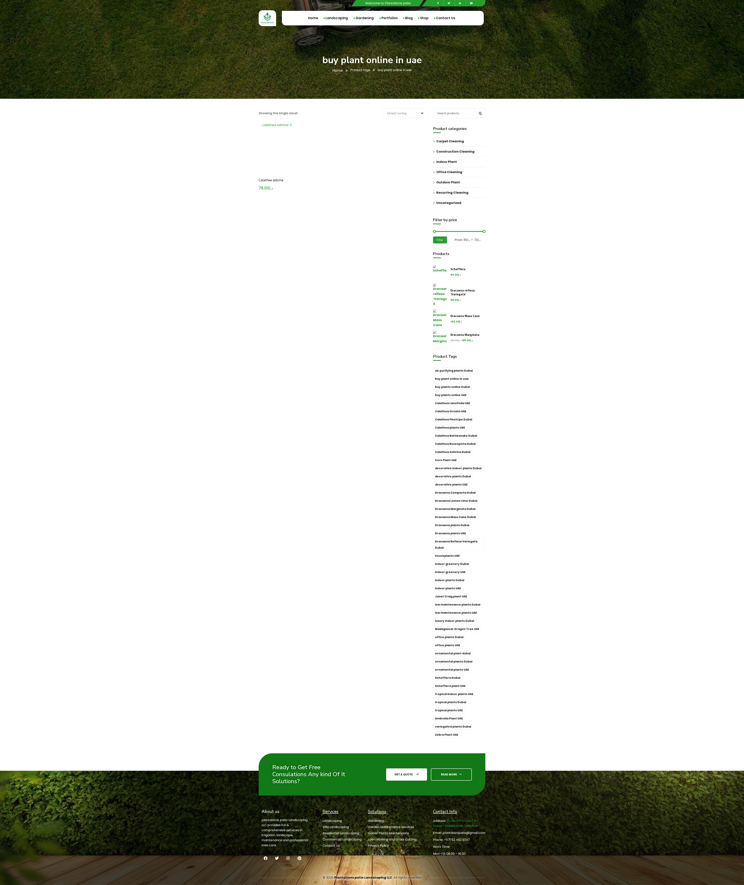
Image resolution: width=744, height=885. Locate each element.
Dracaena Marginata (464, 335)
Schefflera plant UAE (450, 686)
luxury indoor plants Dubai (454, 621)
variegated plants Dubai (453, 727)
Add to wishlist (302, 148)
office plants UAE (447, 645)
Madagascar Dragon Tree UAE (457, 629)
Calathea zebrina (271, 180)
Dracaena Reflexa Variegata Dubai (456, 545)
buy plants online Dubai (452, 387)
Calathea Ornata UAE (450, 411)
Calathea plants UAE (450, 428)
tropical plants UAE (449, 710)
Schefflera (457, 269)
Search (480, 113)
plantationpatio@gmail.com (464, 833)
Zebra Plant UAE (446, 735)
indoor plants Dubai (449, 580)
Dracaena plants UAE (450, 533)
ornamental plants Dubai (453, 661)
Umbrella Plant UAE (449, 718)
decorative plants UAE (451, 484)
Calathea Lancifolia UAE (452, 403)
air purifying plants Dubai (454, 371)
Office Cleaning (449, 172)
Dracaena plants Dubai (452, 525)
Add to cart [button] (302, 130)
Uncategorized (448, 203)
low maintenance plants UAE (456, 613)
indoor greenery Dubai (452, 564)
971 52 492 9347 (458, 840)
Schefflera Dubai (447, 678)
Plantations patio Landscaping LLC (363, 877)
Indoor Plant (446, 162)
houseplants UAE (447, 556)
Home (337, 70)
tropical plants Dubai (450, 702)
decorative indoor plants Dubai (458, 468)
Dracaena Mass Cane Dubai (455, 517)
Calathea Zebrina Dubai (452, 452)
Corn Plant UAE (446, 460)
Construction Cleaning (455, 151)
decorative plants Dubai (453, 476)
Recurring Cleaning (452, 192)
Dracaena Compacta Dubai (455, 493)
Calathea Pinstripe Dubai (453, 419)
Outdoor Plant (448, 182)
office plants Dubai (449, 637)
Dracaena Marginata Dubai (455, 509)
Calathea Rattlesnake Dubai (456, 436)
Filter (440, 239)
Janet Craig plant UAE (451, 596)
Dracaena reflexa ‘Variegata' (462, 292)
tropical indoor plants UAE (454, 694)
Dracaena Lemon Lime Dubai (456, 501)
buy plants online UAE (451, 395)
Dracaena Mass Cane (465, 316)
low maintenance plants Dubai (457, 605)
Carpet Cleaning (450, 141)
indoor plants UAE (448, 588)
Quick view (302, 157)
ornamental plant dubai (453, 653)
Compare (302, 139)
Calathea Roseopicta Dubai (455, 444)
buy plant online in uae (452, 379)
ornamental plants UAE (452, 670)
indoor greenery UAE (450, 572)
